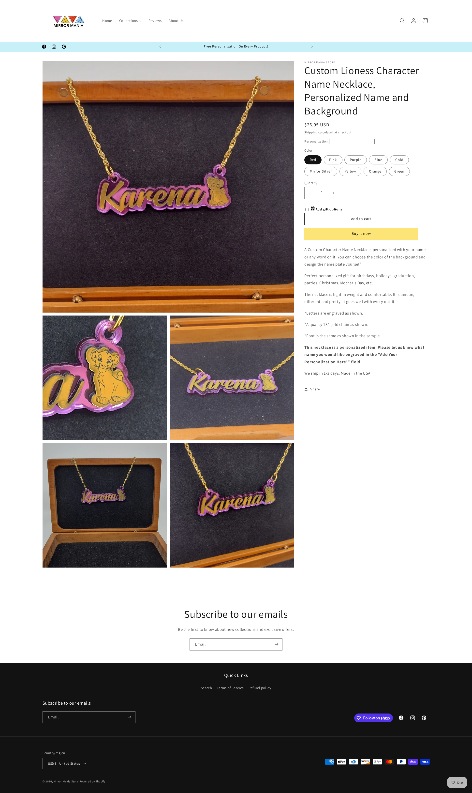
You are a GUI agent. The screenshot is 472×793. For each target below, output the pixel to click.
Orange (375, 171)
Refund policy (260, 687)
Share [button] (315, 389)
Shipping (310, 132)
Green (399, 171)
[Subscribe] (276, 644)
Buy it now (361, 233)
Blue (378, 159)
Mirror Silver (321, 171)
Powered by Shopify (92, 781)
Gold (399, 159)
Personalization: (316, 141)
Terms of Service (230, 687)
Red (313, 159)
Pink (333, 159)
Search (206, 687)
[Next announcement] (312, 47)
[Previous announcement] (160, 47)
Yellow (350, 171)
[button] (402, 20)
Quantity (310, 183)
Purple (355, 159)
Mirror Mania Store (66, 781)
